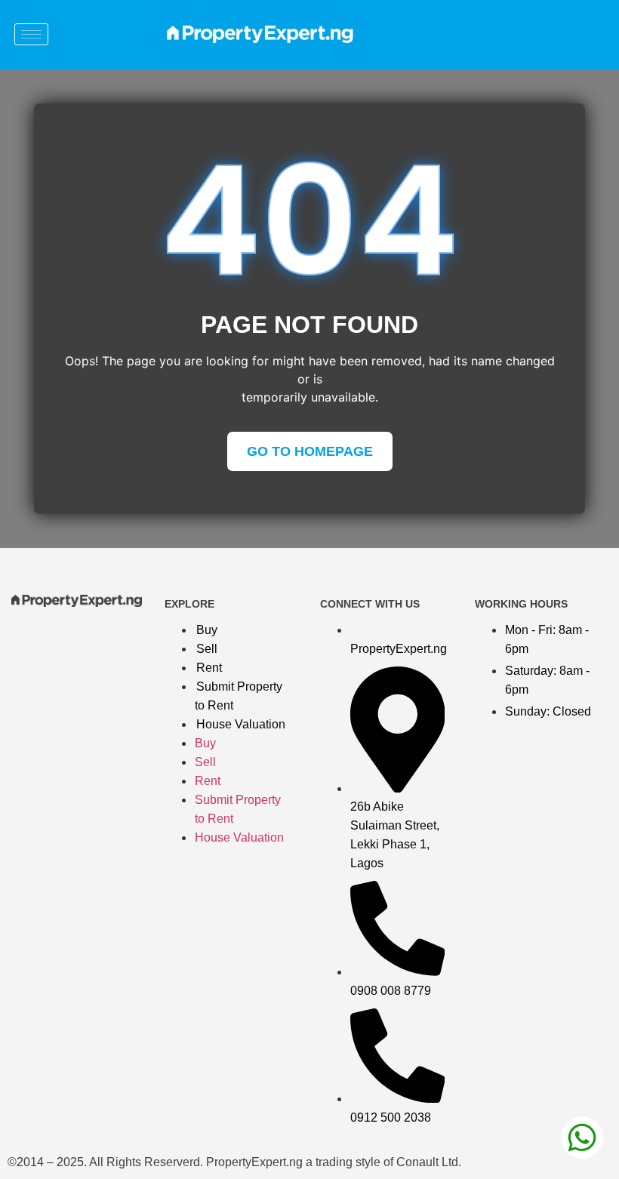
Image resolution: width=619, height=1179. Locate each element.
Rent (209, 667)
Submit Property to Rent (238, 696)
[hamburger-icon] (31, 34)
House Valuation (240, 724)
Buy (206, 629)
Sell (206, 648)
